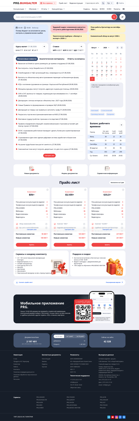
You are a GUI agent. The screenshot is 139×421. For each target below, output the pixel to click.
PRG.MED (39, 405)
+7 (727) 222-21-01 (76, 379)
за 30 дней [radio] (80, 336)
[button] (95, 47)
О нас (15, 359)
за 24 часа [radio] (59, 336)
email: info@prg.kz (105, 385)
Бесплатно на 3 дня (117, 182)
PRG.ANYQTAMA (72, 405)
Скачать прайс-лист (26, 282)
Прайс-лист (63, 3)
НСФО (109, 9)
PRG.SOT (102, 402)
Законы (94, 9)
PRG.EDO (103, 408)
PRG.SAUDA (70, 402)
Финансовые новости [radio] (26, 59)
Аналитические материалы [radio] (51, 59)
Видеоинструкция (76, 3)
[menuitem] (27, 359)
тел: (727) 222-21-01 (105, 379)
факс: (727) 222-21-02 (105, 382)
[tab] (30, 40)
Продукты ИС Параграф (21, 361)
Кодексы (86, 9)
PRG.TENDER (71, 397)
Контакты (17, 369)
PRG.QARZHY (71, 400)
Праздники (110, 114)
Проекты (117, 9)
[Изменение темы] (103, 3)
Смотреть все (49, 155)
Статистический (106, 110)
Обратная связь (75, 387)
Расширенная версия (113, 282)
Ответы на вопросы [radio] (76, 59)
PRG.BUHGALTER (41, 400)
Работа (16, 367)
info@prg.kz (74, 382)
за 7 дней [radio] (69, 336)
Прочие (44, 367)
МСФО (102, 9)
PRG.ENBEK (40, 408)
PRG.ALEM (39, 402)
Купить (31, 245)
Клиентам (17, 364)
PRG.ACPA (103, 397)
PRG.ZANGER (40, 397)
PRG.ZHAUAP (104, 400)
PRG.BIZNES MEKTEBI (73, 408)
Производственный (97, 114)
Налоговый (94, 110)
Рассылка (17, 379)
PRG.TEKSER (104, 405)
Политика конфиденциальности (24, 372)
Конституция (46, 359)
